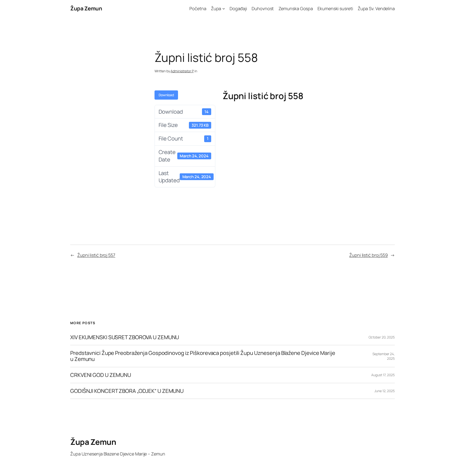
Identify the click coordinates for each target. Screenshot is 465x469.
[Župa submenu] (223, 8)
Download (166, 95)
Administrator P (182, 71)
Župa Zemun (86, 8)
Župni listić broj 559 (368, 255)
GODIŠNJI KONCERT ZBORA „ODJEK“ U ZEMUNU (127, 391)
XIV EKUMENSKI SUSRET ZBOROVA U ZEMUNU (124, 337)
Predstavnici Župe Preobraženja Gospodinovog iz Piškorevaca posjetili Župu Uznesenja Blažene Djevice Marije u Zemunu (202, 356)
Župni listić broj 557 (96, 255)
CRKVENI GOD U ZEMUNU (100, 375)
